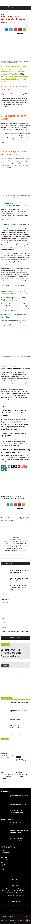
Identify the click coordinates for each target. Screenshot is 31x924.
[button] (28, 8)
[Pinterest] (15, 553)
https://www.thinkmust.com (15, 539)
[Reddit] (19, 553)
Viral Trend (4, 855)
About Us (5, 916)
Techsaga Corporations (16, 922)
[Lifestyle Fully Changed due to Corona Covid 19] (5, 737)
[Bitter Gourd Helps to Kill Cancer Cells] (23, 768)
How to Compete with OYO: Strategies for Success (24, 518)
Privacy (17, 916)
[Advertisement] (15, 3)
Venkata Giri (5, 25)
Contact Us (12, 918)
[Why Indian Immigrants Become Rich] (5, 709)
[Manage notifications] (27, 920)
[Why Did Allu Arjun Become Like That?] (23, 750)
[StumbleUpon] (26, 553)
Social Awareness (5, 852)
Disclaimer (11, 916)
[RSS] (22, 553)
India (2, 867)
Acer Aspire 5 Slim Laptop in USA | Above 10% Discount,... (8, 776)
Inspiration (3, 865)
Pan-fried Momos (5, 498)
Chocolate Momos (19, 496)
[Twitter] (15, 556)
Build (2, 14)
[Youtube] (19, 556)
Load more (15, 734)
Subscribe (4, 665)
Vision (2, 869)
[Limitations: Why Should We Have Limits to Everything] (5, 832)
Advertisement (23, 916)
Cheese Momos (9, 496)
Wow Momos (22, 320)
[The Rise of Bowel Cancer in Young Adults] (8, 748)
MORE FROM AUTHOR (7, 566)
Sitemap (19, 918)
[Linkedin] (12, 553)
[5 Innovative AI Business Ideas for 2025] (5, 716)
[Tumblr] (12, 556)
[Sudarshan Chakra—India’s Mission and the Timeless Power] (5, 595)
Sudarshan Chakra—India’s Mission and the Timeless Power (18, 587)
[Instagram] (8, 553)
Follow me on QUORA (21, 550)
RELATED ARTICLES (7, 563)
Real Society (4, 860)
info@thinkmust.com (18, 895)
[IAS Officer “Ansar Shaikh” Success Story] (5, 825)
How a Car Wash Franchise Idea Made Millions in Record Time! (7, 518)
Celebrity (18, 757)
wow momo (14, 498)
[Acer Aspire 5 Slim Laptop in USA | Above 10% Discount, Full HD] (8, 768)
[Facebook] (5, 553)
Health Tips (3, 753)
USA (2, 772)
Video (2, 850)
